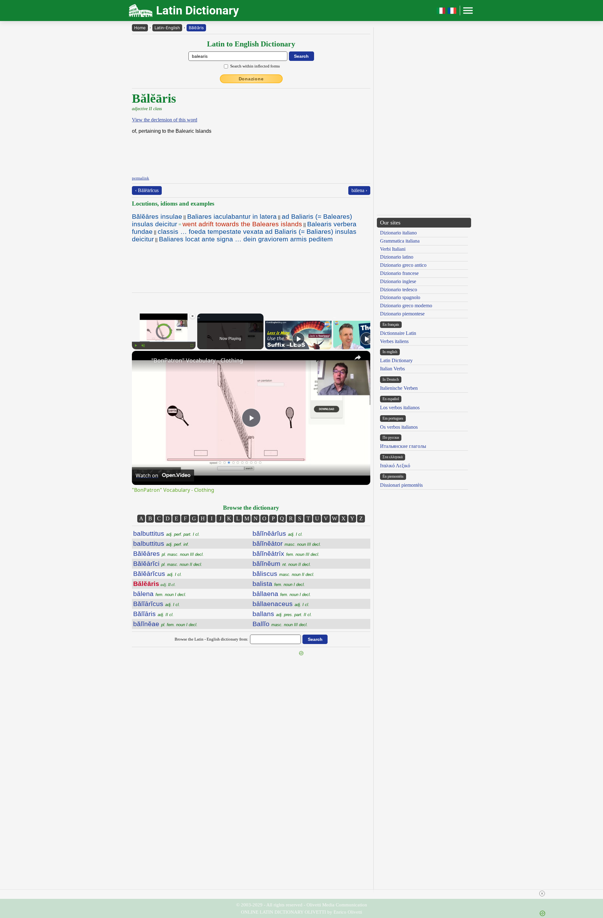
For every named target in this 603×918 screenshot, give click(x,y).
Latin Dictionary (396, 360)
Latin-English (167, 27)
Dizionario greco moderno (406, 305)
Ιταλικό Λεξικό (395, 465)
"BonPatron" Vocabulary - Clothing (197, 360)
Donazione (251, 78)
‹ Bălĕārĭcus (147, 190)
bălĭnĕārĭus (278, 533)
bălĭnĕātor (287, 543)
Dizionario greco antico (403, 265)
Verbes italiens (394, 341)
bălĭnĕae (165, 623)
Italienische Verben (399, 388)
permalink (140, 178)
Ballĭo (280, 623)
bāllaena (282, 593)
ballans (282, 613)
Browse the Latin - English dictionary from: (211, 639)
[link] (142, 361)
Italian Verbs (392, 368)
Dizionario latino (396, 257)
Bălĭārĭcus (156, 603)
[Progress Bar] (164, 341)
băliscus (283, 573)
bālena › (359, 190)
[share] (357, 357)
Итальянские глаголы (403, 446)
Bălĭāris (153, 613)
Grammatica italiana (400, 241)
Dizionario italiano (398, 232)
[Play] (135, 345)
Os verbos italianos (399, 427)
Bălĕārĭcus (157, 573)
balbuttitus (166, 533)
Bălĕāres (168, 553)
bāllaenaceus (281, 603)
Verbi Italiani (392, 249)
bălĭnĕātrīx (286, 553)
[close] (542, 893)
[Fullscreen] (192, 345)
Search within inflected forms (255, 66)
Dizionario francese (399, 273)
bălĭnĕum (282, 563)
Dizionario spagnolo (400, 297)
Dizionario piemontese (402, 313)
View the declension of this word (164, 119)
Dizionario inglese (398, 281)
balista (279, 583)
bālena (159, 593)
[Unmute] (143, 345)
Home (140, 27)
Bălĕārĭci (167, 563)
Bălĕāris (196, 27)
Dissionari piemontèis (401, 485)
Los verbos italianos (400, 407)
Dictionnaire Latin (398, 333)
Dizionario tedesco (398, 289)
